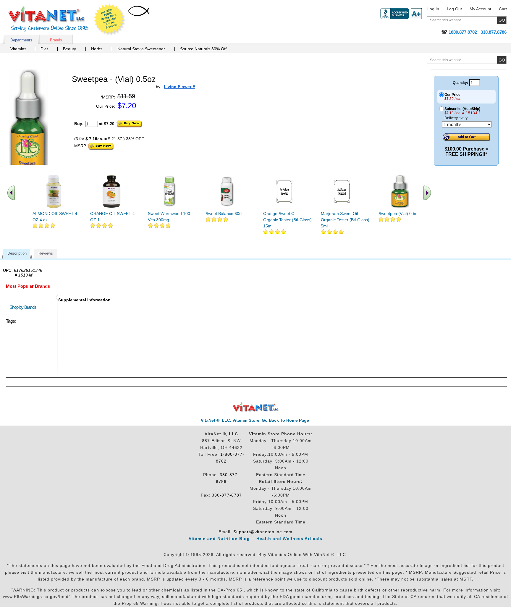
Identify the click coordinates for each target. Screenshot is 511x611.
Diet (44, 48)
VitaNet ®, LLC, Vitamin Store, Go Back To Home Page (255, 420)
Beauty (69, 48)
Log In (433, 9)
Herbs (96, 48)
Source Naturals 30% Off (203, 48)
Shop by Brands (24, 307)
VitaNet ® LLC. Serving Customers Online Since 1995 (48, 19)
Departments (21, 40)
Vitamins (18, 48)
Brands (56, 40)
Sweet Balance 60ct (224, 213)
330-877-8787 (227, 495)
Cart (503, 9)
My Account (480, 9)
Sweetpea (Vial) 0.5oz (399, 213)
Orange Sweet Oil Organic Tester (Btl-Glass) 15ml (287, 219)
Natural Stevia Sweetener (141, 48)
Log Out (454, 9)
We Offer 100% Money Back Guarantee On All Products (109, 20)
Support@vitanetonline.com (262, 531)
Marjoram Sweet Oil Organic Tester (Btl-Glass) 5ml (345, 219)
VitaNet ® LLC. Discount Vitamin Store (256, 407)
